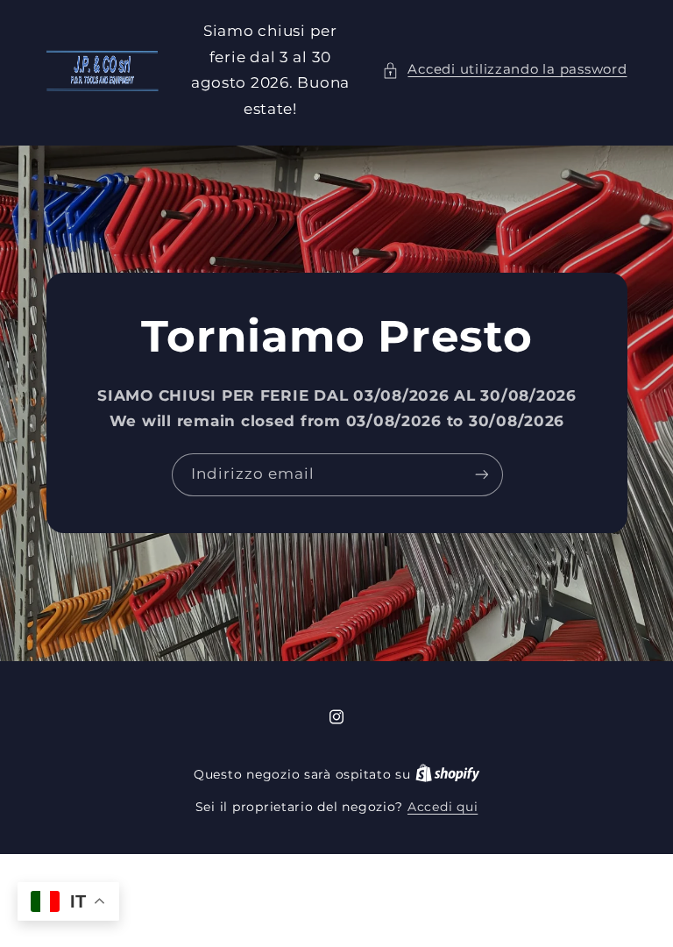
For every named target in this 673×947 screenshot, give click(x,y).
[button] (504, 70)
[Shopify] (447, 774)
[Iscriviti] (481, 474)
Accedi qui (442, 807)
